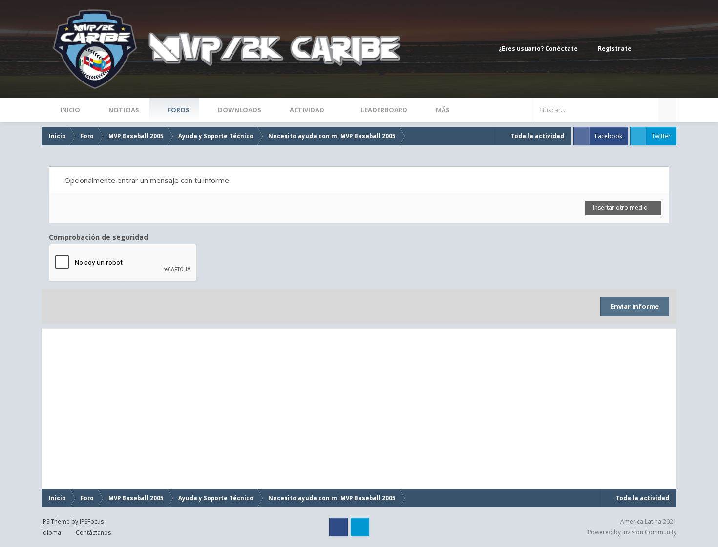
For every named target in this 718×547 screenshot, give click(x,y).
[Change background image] (647, 49)
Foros (178, 109)
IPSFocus (92, 521)
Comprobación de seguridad (98, 237)
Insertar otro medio (621, 207)
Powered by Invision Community (632, 532)
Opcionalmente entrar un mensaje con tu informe (146, 180)
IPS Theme (56, 521)
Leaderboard (383, 109)
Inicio (69, 109)
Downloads (238, 109)
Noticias (123, 109)
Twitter (661, 136)
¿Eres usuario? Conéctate (540, 48)
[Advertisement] (148, 409)
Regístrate (615, 48)
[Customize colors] (666, 49)
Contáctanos (93, 532)
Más (442, 109)
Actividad (307, 109)
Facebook (608, 136)
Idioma (52, 532)
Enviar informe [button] (635, 306)
